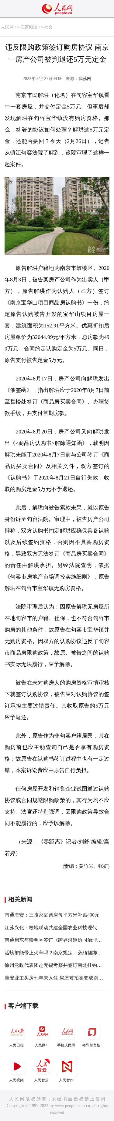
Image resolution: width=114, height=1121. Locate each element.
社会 (48, 27)
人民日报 (16, 1045)
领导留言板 (91, 1045)
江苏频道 (28, 27)
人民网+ (41, 1045)
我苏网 (84, 78)
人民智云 (41, 1080)
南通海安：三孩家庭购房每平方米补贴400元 (52, 914)
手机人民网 (66, 1045)
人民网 (7, 27)
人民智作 (66, 1080)
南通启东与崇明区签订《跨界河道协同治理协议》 (58, 940)
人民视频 (16, 1080)
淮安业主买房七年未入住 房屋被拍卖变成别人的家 (59, 977)
